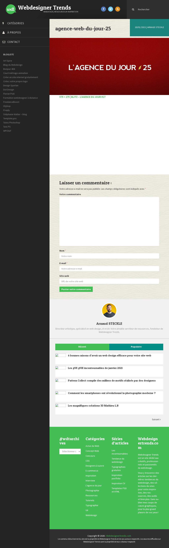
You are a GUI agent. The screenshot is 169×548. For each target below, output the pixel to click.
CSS (88, 460)
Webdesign (91, 515)
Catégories (15, 23)
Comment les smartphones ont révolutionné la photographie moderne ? (112, 393)
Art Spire (7, 60)
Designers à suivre (95, 465)
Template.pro (10, 118)
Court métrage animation (15, 73)
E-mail (62, 263)
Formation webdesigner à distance (20, 97)
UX (87, 510)
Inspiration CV (118, 483)
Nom (61, 250)
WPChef (7, 130)
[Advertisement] (109, 138)
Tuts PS (7, 126)
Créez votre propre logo (15, 81)
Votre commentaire (70, 194)
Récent (82, 346)
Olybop (7, 106)
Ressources (92, 495)
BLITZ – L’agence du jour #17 (88, 96)
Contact (13, 42)
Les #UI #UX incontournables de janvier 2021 (95, 368)
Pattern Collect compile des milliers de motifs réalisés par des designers (112, 380)
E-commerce (92, 470)
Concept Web (92, 450)
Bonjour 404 (9, 68)
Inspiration (91, 475)
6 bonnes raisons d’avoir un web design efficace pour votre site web (109, 355)
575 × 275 (64, 96)
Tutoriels (90, 500)
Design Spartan (10, 85)
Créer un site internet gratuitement (20, 77)
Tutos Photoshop (11, 122)
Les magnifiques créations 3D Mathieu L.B (93, 405)
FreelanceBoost (11, 101)
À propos (14, 32)
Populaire (136, 346)
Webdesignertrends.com (118, 535)
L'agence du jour (94, 485)
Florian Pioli (9, 93)
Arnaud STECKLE (155, 27)
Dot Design (8, 89)
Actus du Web (92, 445)
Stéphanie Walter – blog (15, 114)
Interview (90, 480)
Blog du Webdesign (12, 64)
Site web (64, 275)
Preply (6, 110)
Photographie (92, 490)
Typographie (92, 505)
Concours (90, 455)
